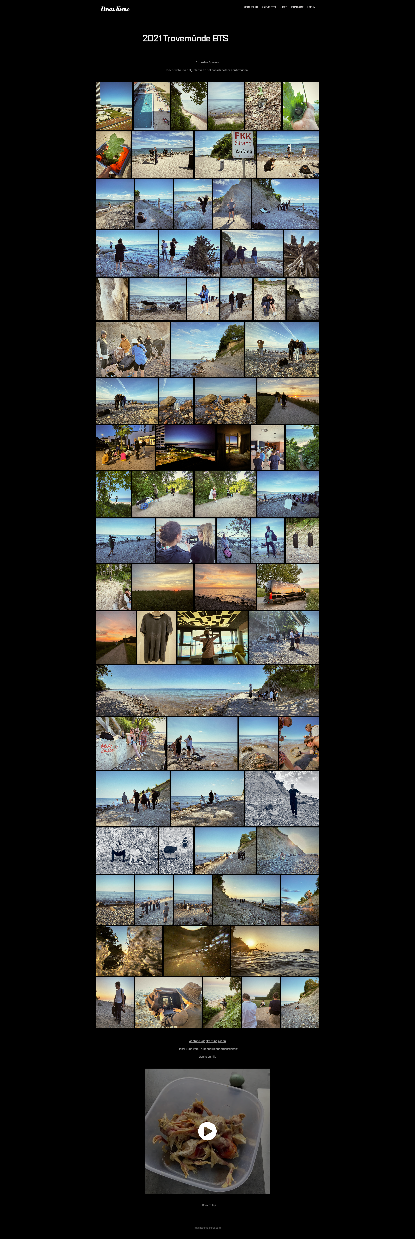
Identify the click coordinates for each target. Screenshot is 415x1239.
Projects (269, 7)
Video (283, 7)
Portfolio (250, 7)
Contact (297, 7)
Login (311, 7)
